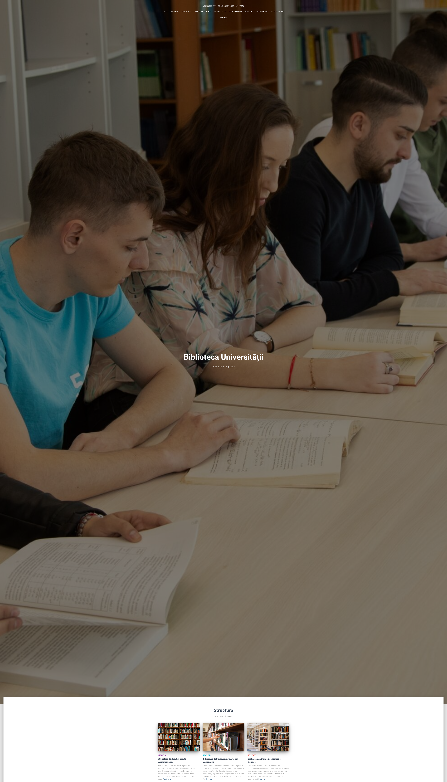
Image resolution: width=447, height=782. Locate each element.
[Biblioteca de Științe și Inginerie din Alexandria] (223, 737)
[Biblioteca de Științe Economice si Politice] (268, 737)
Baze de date (186, 12)
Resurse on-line (220, 12)
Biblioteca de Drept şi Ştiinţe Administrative (172, 760)
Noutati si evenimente (203, 12)
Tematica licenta (235, 12)
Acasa (165, 12)
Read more (167, 779)
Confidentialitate (277, 12)
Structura (175, 12)
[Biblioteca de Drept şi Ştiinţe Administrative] (179, 737)
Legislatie (248, 12)
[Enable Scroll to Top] (442, 777)
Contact (223, 18)
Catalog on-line (262, 12)
